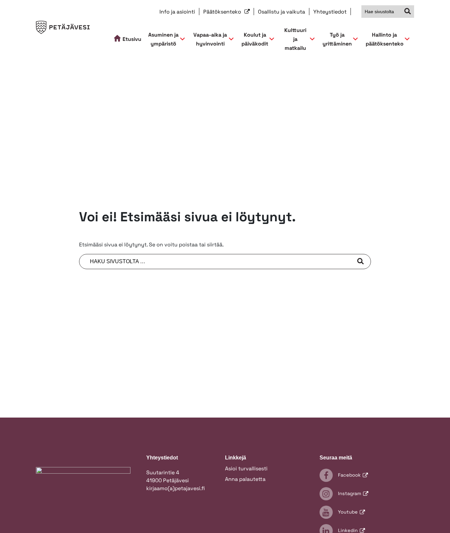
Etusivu (132, 39)
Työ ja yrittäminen (337, 39)
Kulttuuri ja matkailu (295, 39)
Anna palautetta (245, 479)
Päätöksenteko (222, 12)
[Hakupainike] (408, 11)
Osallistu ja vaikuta (281, 12)
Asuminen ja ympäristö (163, 39)
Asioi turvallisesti (246, 468)
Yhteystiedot (330, 12)
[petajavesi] (63, 30)
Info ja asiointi (177, 12)
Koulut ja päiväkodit (254, 39)
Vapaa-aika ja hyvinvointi (210, 39)
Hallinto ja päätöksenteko (385, 39)
